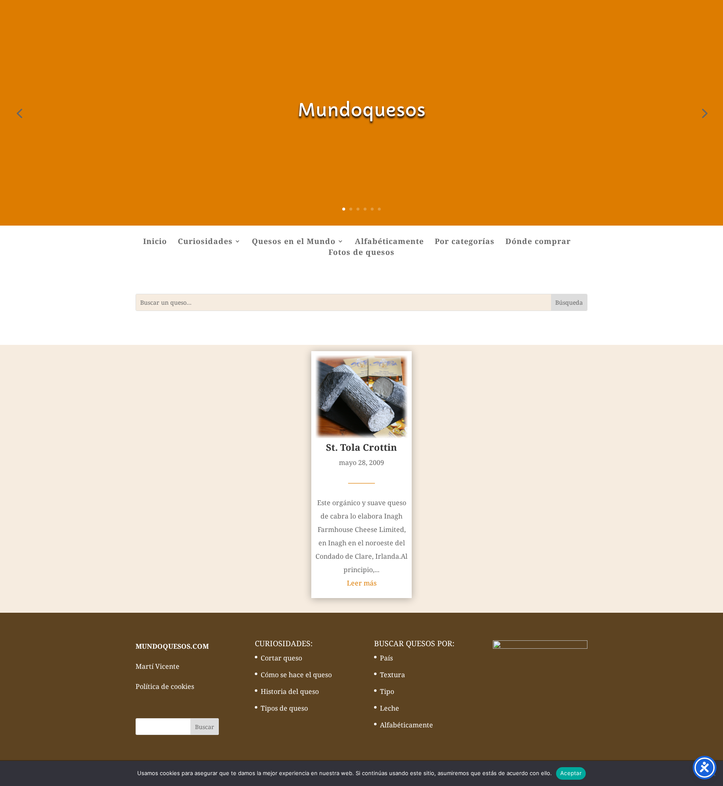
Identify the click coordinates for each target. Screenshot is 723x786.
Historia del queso (290, 691)
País (386, 658)
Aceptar (571, 773)
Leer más (362, 583)
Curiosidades (205, 242)
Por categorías (465, 242)
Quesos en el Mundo (294, 242)
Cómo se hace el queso (296, 674)
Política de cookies (165, 686)
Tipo (387, 691)
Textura (392, 674)
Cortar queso (281, 658)
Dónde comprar (538, 242)
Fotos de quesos (361, 253)
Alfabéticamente (389, 242)
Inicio (155, 242)
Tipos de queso (284, 708)
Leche (389, 708)
